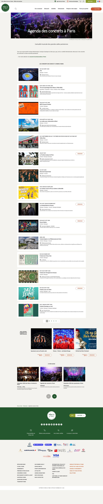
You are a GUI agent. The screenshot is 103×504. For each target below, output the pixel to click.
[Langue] (100, 1)
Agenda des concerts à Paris (47, 383)
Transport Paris (21, 481)
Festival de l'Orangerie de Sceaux (48, 272)
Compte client (56, 471)
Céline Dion (42, 138)
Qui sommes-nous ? (39, 464)
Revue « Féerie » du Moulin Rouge (61, 351)
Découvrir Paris (21, 464)
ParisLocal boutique (73, 1)
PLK (41, 70)
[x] (61, 424)
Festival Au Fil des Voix (45, 256)
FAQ (53, 473)
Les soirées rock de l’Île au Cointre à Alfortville (51, 188)
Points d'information (40, 468)
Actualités (37, 470)
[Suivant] (54, 396)
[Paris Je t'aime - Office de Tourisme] (5, 8)
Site (72, 415)
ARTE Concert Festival (45, 104)
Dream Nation (43, 222)
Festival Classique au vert (46, 306)
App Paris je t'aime (61, 1)
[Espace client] (83, 1)
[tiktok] (49, 424)
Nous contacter (39, 477)
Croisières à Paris (21, 473)
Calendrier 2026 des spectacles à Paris (73, 383)
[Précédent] (48, 396)
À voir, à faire (20, 466)
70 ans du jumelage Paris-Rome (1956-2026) (51, 87)
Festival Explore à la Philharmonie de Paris (50, 239)
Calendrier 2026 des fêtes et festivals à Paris (27, 384)
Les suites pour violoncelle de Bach (48, 121)
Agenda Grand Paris (40, 473)
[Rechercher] (16, 9)
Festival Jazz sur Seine (45, 289)
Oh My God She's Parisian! (82, 351)
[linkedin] (47, 424)
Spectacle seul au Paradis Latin (39, 351)
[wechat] (54, 424)
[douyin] (56, 424)
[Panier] (80, 1)
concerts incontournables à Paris (37, 56)
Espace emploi (38, 466)
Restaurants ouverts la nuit (25, 475)
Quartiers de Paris (22, 479)
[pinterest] (51, 424)
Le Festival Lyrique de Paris (47, 155)
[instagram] (44, 424)
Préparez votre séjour (23, 470)
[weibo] (59, 424)
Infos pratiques (39, 475)
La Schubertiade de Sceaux (47, 205)
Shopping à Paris (21, 477)
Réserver (80, 153)
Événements (20, 468)
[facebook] (42, 424)
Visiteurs (79, 415)
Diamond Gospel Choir (45, 171)
